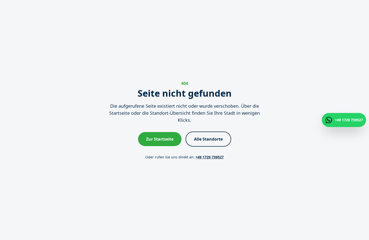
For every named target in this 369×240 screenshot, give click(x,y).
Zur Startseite (159, 139)
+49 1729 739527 (210, 157)
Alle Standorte (208, 139)
